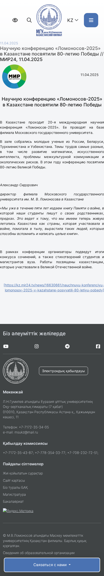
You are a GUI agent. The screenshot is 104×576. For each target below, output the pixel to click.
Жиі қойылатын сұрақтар (23, 473)
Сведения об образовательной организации (38, 553)
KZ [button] (70, 20)
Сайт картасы (14, 480)
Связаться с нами (50, 564)
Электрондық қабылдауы (63, 371)
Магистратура (14, 494)
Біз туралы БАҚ (15, 487)
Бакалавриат (13, 501)
